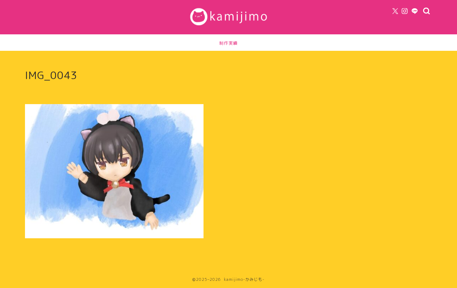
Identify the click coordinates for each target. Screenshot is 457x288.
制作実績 (228, 43)
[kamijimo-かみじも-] (228, 27)
